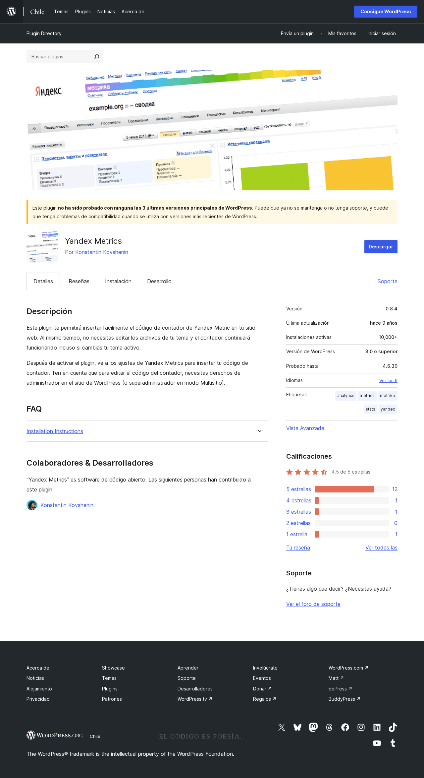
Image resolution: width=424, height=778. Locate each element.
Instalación (118, 281)
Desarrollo (159, 281)
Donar (262, 688)
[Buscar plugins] (96, 56)
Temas (109, 678)
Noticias (35, 678)
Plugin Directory (44, 33)
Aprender (188, 668)
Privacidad (38, 699)
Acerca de (37, 668)
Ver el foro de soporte (313, 604)
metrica (367, 395)
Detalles (43, 281)
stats (370, 409)
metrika (387, 395)
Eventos (262, 678)
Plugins (110, 688)
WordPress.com (349, 668)
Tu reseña (298, 547)
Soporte (388, 281)
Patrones (112, 699)
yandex (388, 409)
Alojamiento (39, 688)
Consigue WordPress (385, 11)
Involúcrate (265, 668)
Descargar (381, 246)
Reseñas (79, 281)
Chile (95, 736)
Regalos (265, 699)
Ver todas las (381, 547)
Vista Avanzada (305, 428)
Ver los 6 (388, 380)
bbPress (340, 688)
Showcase (113, 668)
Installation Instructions (54, 431)
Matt (336, 678)
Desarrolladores (195, 688)
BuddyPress (345, 699)
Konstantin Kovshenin (101, 252)
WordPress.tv (195, 699)
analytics (345, 395)
